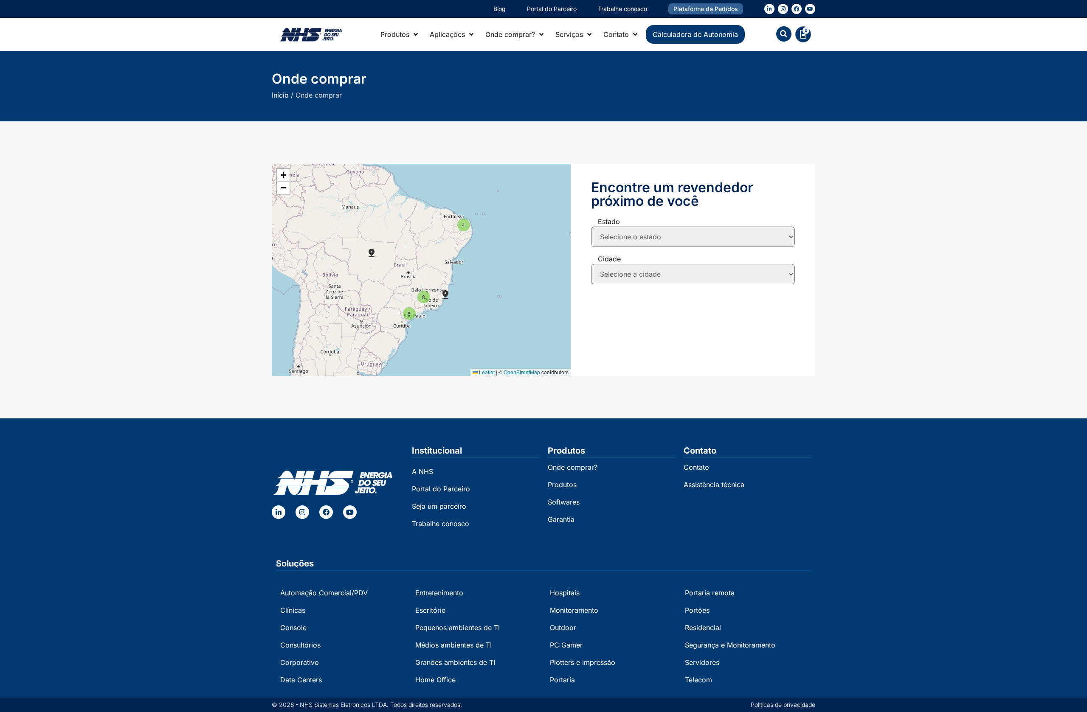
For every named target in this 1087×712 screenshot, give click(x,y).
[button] (783, 34)
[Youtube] (810, 9)
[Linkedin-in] (769, 9)
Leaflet (486, 372)
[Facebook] (796, 9)
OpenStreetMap (522, 372)
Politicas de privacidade (783, 704)
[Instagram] (783, 9)
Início (280, 95)
